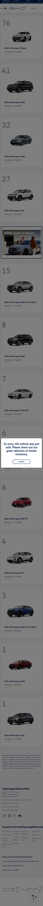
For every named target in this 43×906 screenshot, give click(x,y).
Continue (21, 462)
